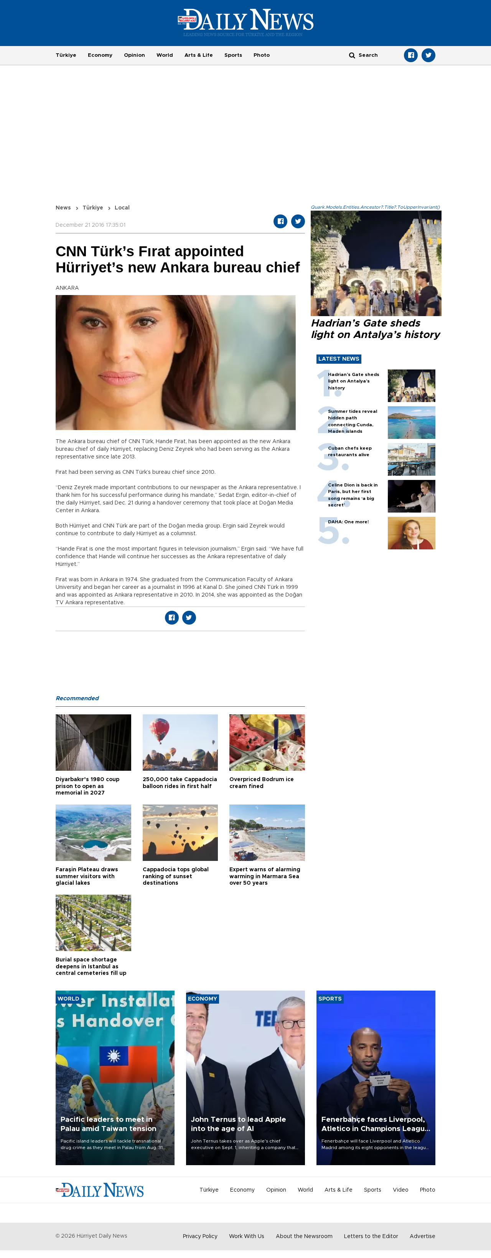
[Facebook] (411, 55)
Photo (262, 55)
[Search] (352, 55)
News (63, 208)
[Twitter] (428, 55)
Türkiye (66, 55)
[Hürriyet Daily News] (246, 22)
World (165, 55)
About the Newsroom (304, 1236)
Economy (100, 55)
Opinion (134, 55)
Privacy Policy (200, 1236)
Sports (233, 55)
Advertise (422, 1236)
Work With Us (246, 1236)
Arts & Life (199, 55)
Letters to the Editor (371, 1236)
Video (401, 1190)
